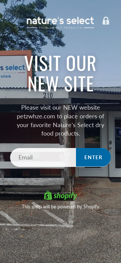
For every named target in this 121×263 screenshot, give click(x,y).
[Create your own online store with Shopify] (60, 196)
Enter (93, 157)
